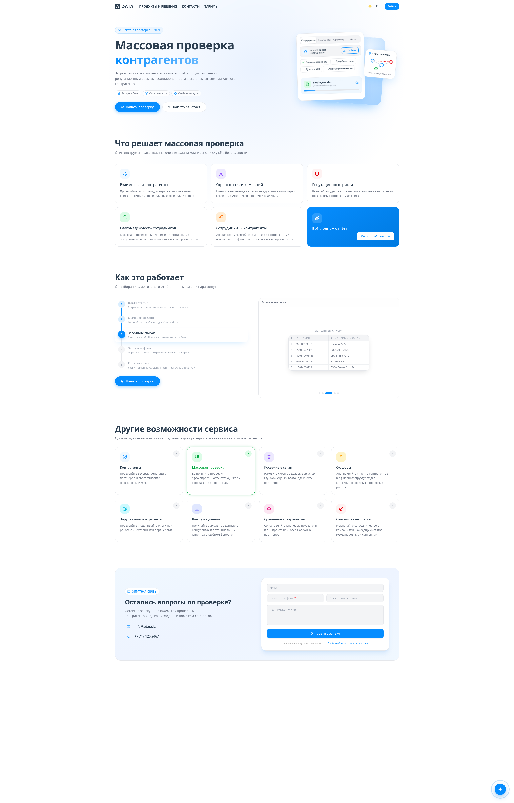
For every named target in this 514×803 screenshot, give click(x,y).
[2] (323, 393)
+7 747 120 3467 (147, 636)
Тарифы (211, 6)
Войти (391, 6)
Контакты (191, 6)
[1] (319, 393)
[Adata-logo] (124, 6)
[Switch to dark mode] (370, 6)
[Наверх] (506, 799)
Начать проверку (140, 107)
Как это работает (186, 107)
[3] (326, 393)
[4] (332, 393)
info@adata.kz (145, 626)
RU (378, 6)
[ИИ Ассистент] (500, 789)
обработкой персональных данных (347, 643)
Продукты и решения (158, 6)
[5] (338, 393)
